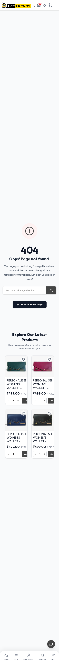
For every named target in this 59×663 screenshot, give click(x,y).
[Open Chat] (51, 644)
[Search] (33, 5)
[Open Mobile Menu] (57, 5)
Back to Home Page (31, 304)
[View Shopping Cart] (50, 5)
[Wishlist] (44, 5)
